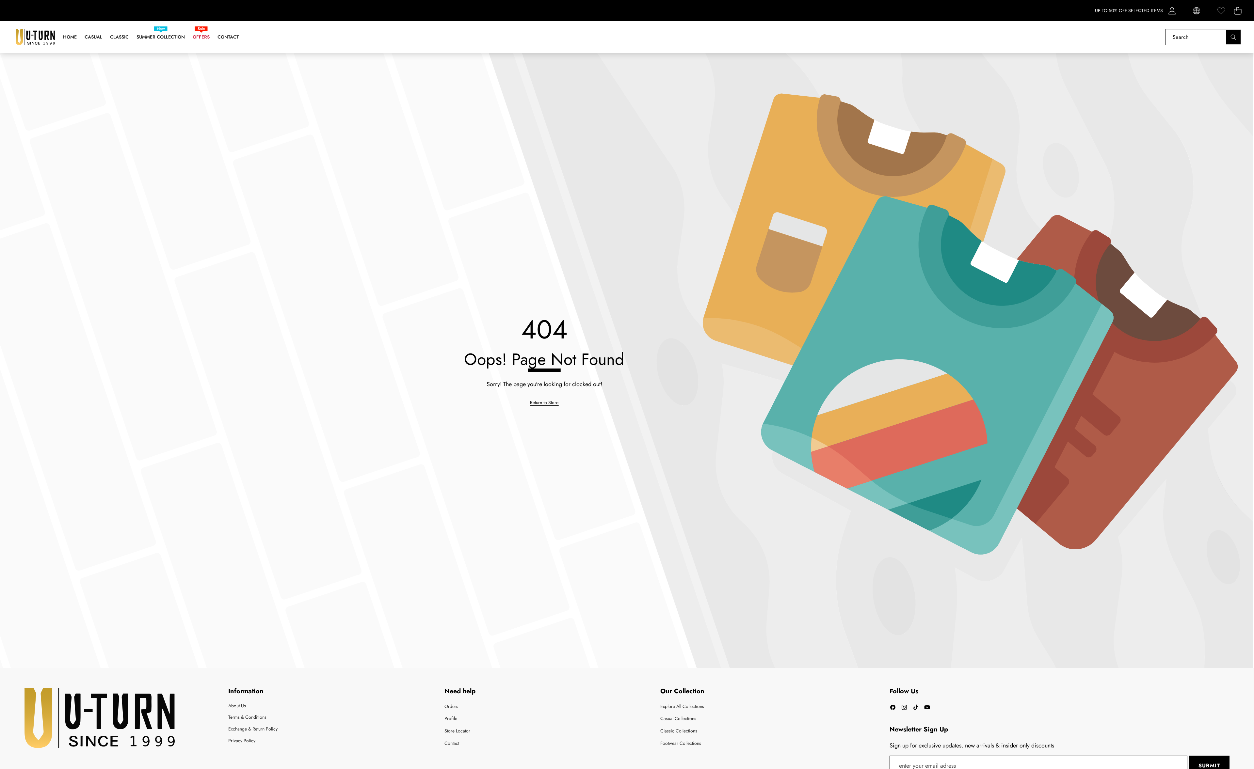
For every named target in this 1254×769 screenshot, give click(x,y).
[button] (1237, 10)
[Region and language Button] (1196, 10)
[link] (1221, 10)
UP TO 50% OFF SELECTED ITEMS (1129, 10)
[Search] (1233, 37)
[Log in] (1172, 10)
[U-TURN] (35, 37)
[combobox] (1203, 37)
